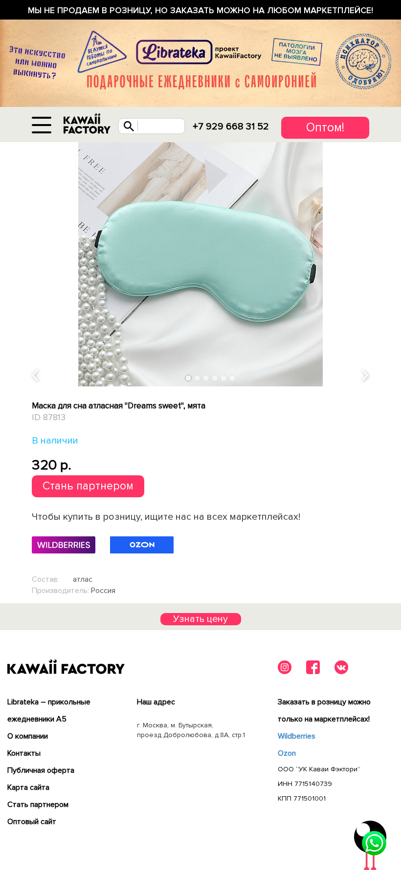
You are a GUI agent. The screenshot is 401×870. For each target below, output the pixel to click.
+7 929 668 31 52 (231, 126)
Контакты (24, 753)
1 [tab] (188, 378)
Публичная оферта (40, 770)
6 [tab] (232, 378)
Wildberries (296, 736)
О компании (27, 736)
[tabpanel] (200, 264)
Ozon (287, 753)
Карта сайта (28, 787)
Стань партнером (88, 486)
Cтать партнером (37, 804)
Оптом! (325, 127)
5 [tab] (223, 378)
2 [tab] (197, 378)
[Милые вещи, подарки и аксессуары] (87, 123)
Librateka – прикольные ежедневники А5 (48, 710)
